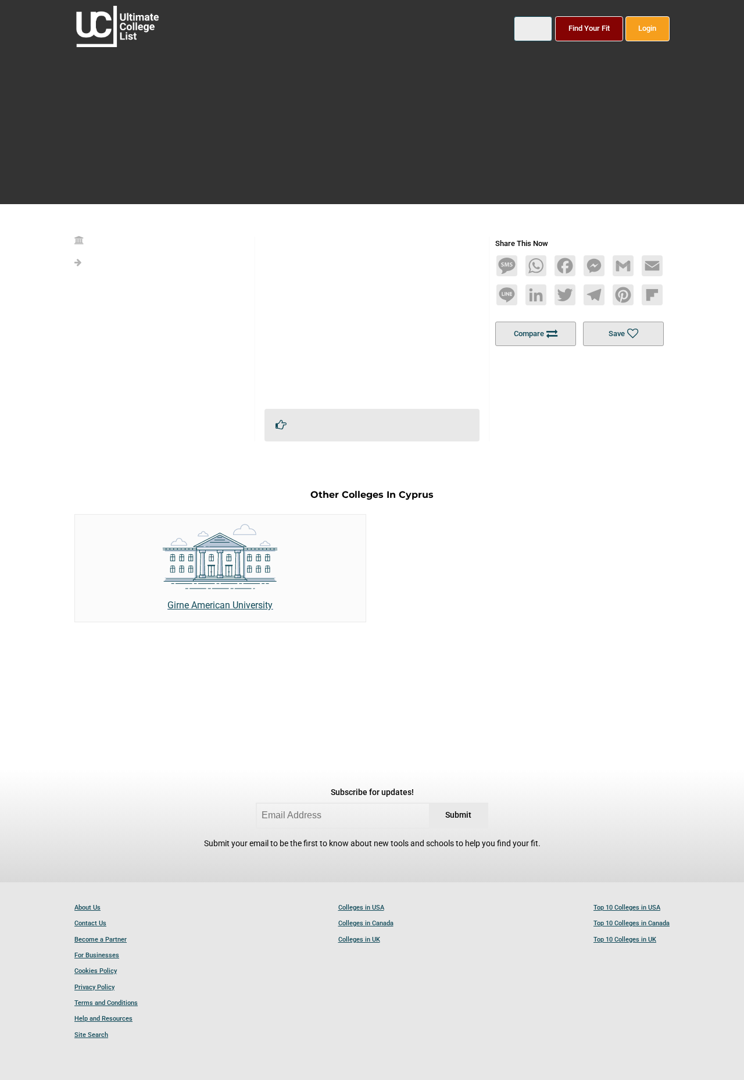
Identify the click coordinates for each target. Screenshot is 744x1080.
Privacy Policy (94, 987)
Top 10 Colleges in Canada (631, 923)
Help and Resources (103, 1018)
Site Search (91, 1035)
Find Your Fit (589, 28)
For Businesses (96, 955)
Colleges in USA (361, 907)
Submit (458, 815)
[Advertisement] (372, 318)
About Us (87, 907)
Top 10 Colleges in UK (624, 939)
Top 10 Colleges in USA (626, 907)
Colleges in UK (359, 939)
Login (647, 28)
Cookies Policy (95, 971)
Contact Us (90, 923)
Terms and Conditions (106, 1003)
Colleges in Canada (366, 923)
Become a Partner (100, 939)
